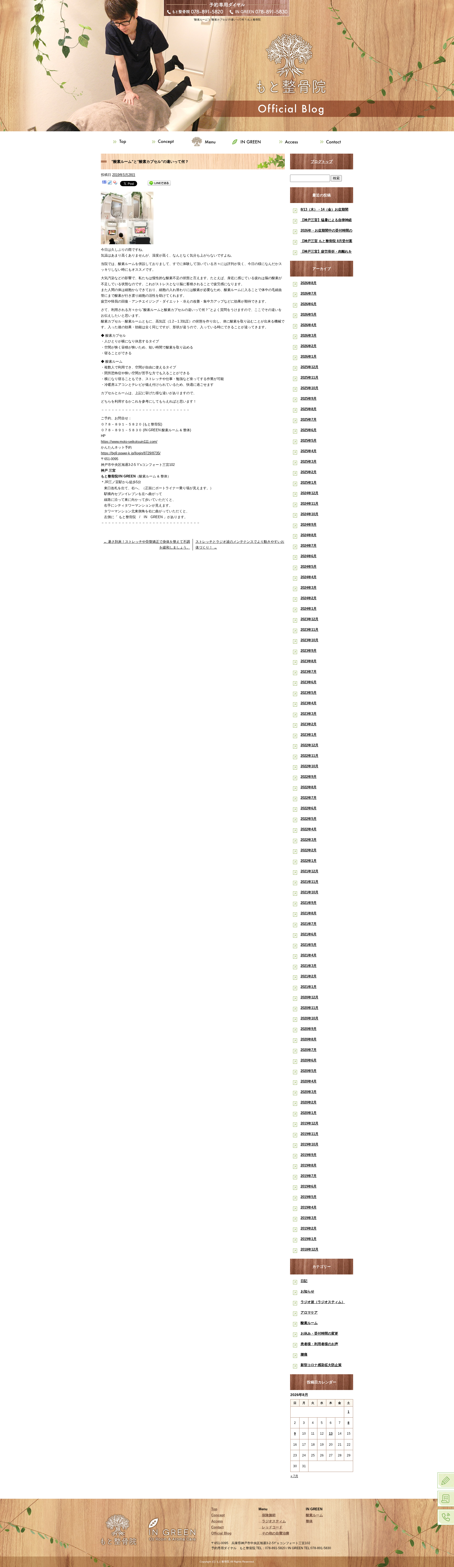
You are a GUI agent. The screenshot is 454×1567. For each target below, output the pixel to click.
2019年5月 (309, 1197)
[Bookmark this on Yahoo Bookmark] (115, 183)
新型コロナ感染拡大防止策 (321, 1365)
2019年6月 (309, 1186)
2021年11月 (309, 882)
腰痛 (304, 1354)
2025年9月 (309, 398)
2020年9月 (309, 1029)
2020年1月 (309, 1113)
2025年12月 (309, 367)
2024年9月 (309, 525)
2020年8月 (309, 1039)
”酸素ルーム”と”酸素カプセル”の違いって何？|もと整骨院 (227, 19)
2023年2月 (309, 724)
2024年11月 (309, 504)
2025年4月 (309, 451)
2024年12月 (309, 493)
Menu (206, 141)
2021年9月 (309, 903)
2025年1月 (309, 483)
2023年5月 (309, 693)
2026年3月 (309, 335)
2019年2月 (309, 1228)
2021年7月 (309, 924)
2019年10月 (309, 1144)
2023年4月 (309, 703)
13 (331, 1433)
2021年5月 (309, 945)
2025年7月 (309, 419)
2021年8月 (309, 913)
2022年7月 (309, 798)
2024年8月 (309, 535)
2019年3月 (309, 1218)
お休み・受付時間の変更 (319, 1333)
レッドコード (272, 1527)
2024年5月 (309, 567)
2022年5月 (309, 819)
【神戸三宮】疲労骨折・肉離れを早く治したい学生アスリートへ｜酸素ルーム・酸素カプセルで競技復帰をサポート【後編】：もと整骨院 (326, 252)
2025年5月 (309, 440)
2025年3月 (309, 462)
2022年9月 (309, 777)
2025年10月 (309, 388)
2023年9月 (309, 651)
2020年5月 (309, 1071)
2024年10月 (309, 514)
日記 (304, 1281)
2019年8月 (309, 1165)
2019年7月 (309, 1176)
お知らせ (307, 1291)
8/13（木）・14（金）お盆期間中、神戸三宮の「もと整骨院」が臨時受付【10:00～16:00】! (326, 210)
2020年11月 (309, 1008)
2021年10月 (309, 892)
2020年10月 (309, 1018)
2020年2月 (309, 1102)
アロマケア (309, 1312)
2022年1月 (309, 861)
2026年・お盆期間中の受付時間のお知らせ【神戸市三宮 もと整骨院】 (326, 231)
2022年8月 (309, 787)
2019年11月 (309, 1134)
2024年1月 (309, 609)
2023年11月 (309, 630)
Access (290, 141)
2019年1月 (309, 1239)
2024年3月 (309, 588)
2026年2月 (309, 346)
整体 (309, 1521)
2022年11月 (309, 756)
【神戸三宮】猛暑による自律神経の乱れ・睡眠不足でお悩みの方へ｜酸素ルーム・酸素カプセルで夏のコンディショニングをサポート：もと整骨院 (326, 221)
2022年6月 (309, 808)
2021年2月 (309, 976)
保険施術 (269, 1515)
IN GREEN (248, 141)
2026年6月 (309, 304)
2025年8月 (309, 409)
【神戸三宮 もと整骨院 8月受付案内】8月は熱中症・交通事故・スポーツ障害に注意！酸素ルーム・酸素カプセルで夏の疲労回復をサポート (326, 242)
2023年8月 (309, 661)
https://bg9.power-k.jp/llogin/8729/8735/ (131, 453)
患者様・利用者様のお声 (319, 1344)
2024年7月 (309, 546)
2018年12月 (309, 1249)
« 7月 (294, 1476)
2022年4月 (309, 829)
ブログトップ (322, 161)
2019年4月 (309, 1207)
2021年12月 (309, 871)
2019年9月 (309, 1155)
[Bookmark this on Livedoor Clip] (110, 183)
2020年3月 (309, 1092)
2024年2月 (309, 598)
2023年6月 (309, 682)
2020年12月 (309, 997)
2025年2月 (309, 472)
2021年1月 (309, 987)
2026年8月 (309, 283)
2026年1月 (309, 356)
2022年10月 (309, 766)
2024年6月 (309, 556)
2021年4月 (309, 955)
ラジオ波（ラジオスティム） (323, 1302)
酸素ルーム (309, 1323)
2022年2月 (309, 850)
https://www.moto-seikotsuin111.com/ (129, 442)
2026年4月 (309, 325)
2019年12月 (309, 1123)
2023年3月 (309, 714)
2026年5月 (309, 314)
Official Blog (221, 1533)
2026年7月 (309, 293)
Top (122, 141)
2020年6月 (309, 1060)
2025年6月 (309, 430)
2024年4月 (309, 577)
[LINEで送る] (159, 183)
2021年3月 (309, 966)
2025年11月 (309, 377)
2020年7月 (309, 1050)
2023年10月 (309, 640)
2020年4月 (309, 1081)
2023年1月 (309, 735)
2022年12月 (309, 745)
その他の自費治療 (275, 1533)
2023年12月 (309, 619)
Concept (164, 141)
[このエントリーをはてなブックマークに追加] (104, 183)
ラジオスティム (274, 1521)
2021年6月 (309, 934)
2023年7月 (309, 672)
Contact (332, 141)
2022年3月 (309, 840)
